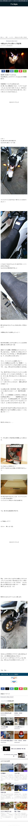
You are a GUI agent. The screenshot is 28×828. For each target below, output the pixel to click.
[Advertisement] (14, 22)
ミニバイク (4, 701)
